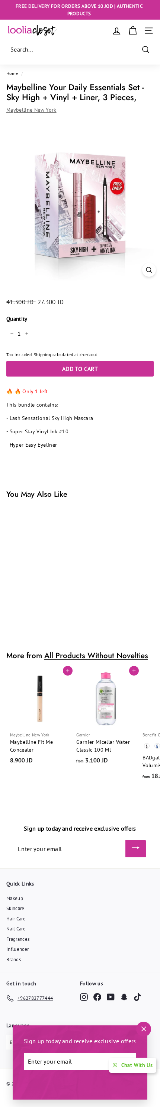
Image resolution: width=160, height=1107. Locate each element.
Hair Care (16, 919)
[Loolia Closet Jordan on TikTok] (137, 997)
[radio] (147, 746)
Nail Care (16, 929)
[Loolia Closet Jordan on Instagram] (84, 997)
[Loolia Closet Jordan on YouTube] (111, 997)
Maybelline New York (31, 109)
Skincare (15, 908)
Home (12, 73)
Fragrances (18, 939)
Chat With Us (137, 1065)
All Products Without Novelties (96, 655)
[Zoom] (149, 270)
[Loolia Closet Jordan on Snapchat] (124, 997)
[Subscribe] (135, 848)
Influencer (17, 949)
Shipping (42, 354)
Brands (13, 959)
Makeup (14, 898)
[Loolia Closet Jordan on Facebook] (97, 997)
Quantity (17, 318)
